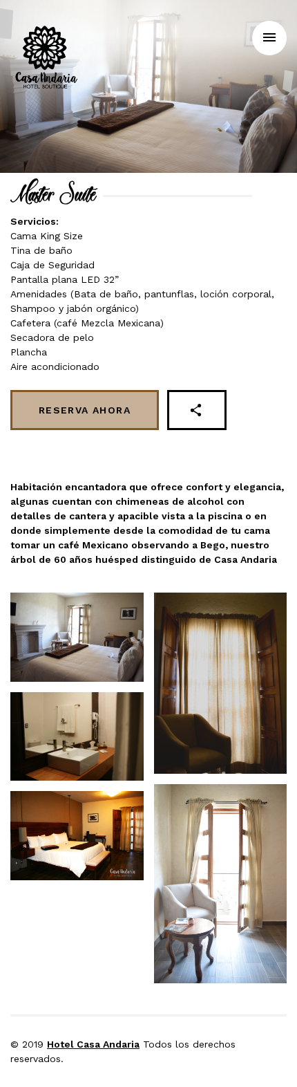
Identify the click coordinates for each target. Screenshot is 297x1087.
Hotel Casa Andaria (93, 1044)
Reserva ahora (85, 410)
